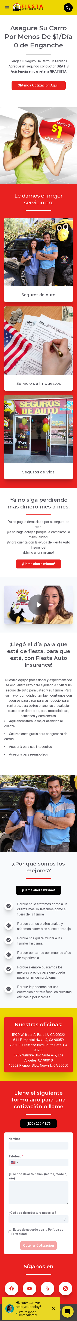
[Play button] (38, 605)
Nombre (14, 1139)
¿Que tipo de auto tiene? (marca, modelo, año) (38, 1176)
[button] (15, 1162)
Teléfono (16, 1156)
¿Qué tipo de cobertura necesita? (32, 1212)
